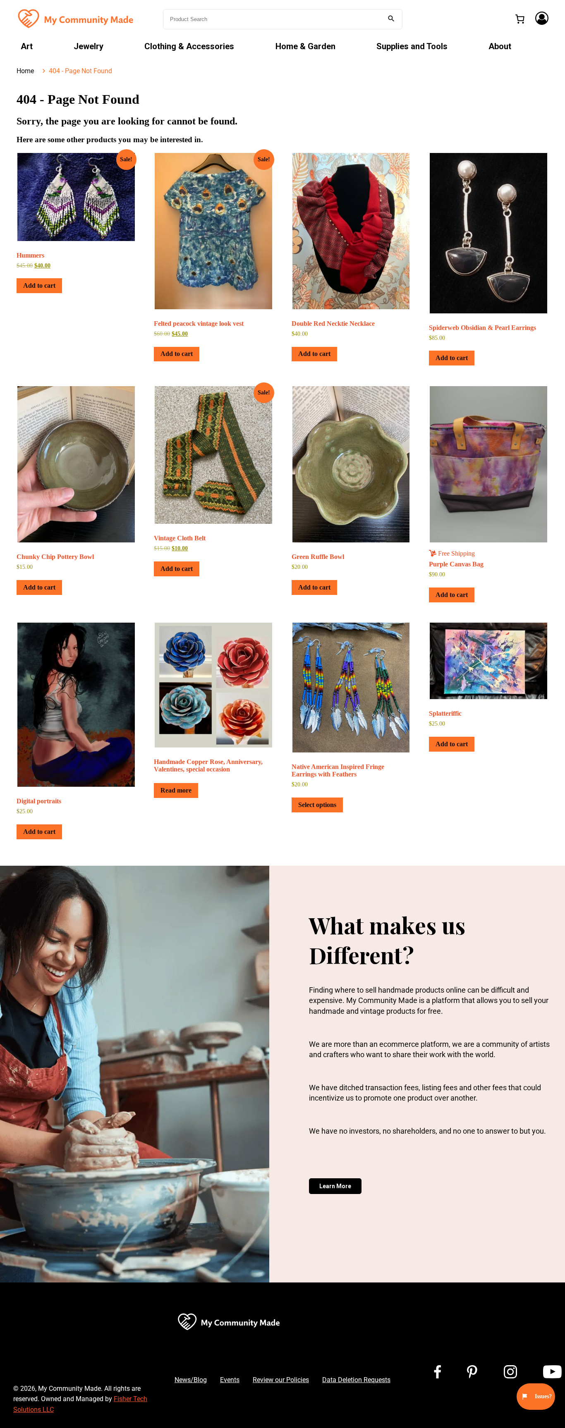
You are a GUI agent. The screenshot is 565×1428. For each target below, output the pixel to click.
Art (27, 46)
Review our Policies (281, 1380)
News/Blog (191, 1380)
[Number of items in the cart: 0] (520, 19)
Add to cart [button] (39, 285)
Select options (317, 804)
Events (229, 1380)
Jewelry (88, 46)
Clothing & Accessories (189, 46)
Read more (176, 790)
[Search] (391, 19)
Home (25, 71)
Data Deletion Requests (356, 1380)
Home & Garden (305, 46)
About (499, 46)
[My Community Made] (76, 18)
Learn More (335, 1186)
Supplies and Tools (412, 46)
